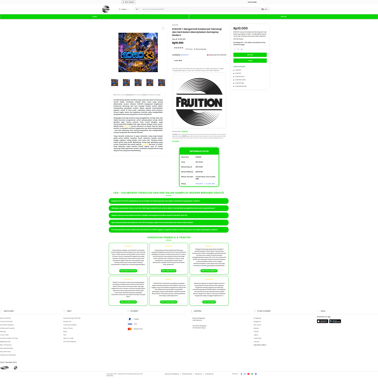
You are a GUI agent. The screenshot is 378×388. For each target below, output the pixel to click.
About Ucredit (68, 338)
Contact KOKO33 (6, 321)
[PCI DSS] (4, 368)
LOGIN (94, 17)
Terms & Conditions (172, 374)
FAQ (64, 335)
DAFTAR (283, 17)
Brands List (67, 321)
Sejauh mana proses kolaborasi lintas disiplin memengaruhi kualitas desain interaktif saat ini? (149, 215)
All (137, 9)
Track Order (4, 335)
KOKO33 (127, 126)
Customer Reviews (70, 325)
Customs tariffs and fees (9, 338)
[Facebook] (241, 374)
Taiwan (256, 332)
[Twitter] (252, 374)
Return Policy (68, 328)
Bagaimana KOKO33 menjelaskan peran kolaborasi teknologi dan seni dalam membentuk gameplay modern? (155, 201)
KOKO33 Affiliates (69, 342)
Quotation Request (7, 325)
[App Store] (323, 321)
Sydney (256, 328)
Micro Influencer (6, 345)
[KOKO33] (106, 9)
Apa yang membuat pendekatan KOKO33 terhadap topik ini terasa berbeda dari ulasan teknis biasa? (152, 222)
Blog (65, 332)
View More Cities (260, 345)
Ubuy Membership (6, 348)
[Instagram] (244, 374)
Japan (256, 335)
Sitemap (3, 332)
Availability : (176, 55)
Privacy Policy (187, 374)
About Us (198, 374)
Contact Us (209, 374)
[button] (163, 28)
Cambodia (257, 338)
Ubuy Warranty (5, 352)
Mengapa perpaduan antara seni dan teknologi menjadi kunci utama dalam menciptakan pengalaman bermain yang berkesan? (163, 208)
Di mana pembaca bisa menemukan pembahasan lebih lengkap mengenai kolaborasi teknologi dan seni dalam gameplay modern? (164, 230)
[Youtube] (248, 374)
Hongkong (257, 318)
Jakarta (256, 342)
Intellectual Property (7, 328)
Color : (178, 60)
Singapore (257, 321)
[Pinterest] (256, 374)
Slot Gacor (257, 325)
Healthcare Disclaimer (8, 355)
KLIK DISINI (175, 141)
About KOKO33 (5, 318)
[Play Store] (335, 321)
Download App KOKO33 (71, 318)
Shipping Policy (5, 342)
